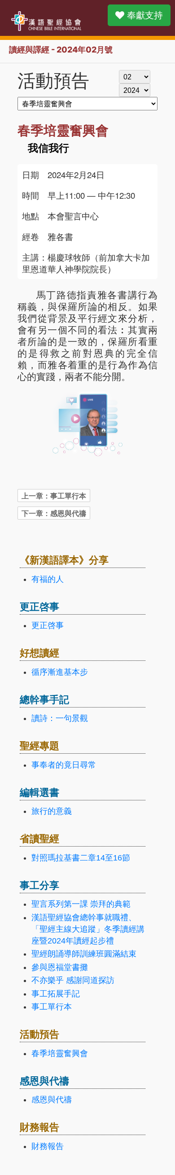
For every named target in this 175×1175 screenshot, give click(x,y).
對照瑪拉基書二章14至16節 (80, 857)
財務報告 (47, 1146)
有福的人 (47, 579)
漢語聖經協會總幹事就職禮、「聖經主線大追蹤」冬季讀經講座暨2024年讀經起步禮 (87, 929)
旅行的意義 (51, 811)
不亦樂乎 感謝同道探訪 (72, 980)
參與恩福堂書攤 (59, 967)
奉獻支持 (143, 15)
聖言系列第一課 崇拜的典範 (81, 904)
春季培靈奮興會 (59, 1053)
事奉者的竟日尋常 (63, 764)
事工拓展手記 (55, 993)
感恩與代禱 (51, 1099)
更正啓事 (47, 625)
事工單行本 (51, 1006)
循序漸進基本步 (59, 672)
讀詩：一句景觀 (59, 718)
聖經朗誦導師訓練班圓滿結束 (83, 953)
